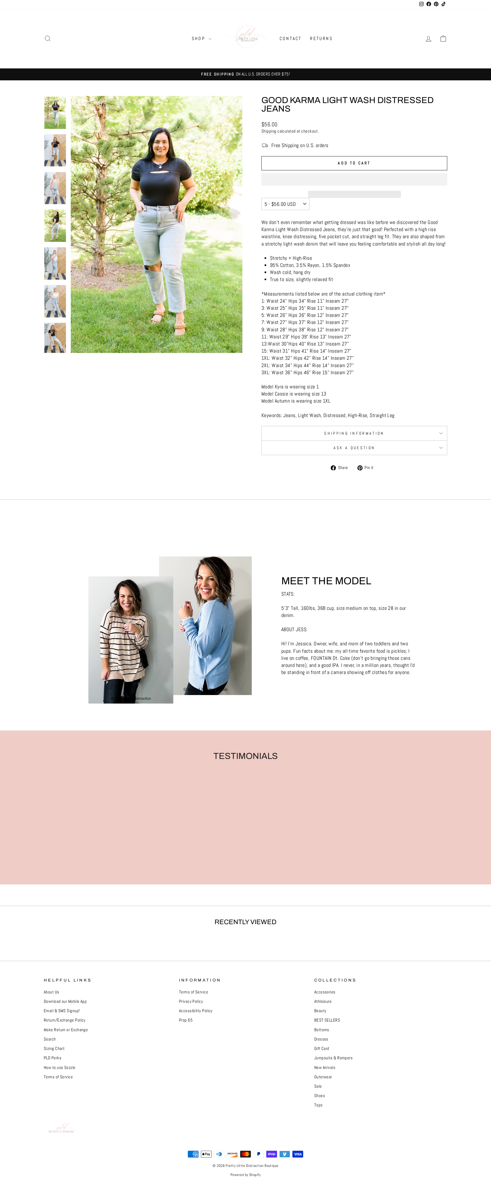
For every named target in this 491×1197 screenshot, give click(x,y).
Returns (321, 38)
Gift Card (321, 1048)
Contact (290, 38)
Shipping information (354, 433)
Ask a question (354, 447)
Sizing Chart (54, 1048)
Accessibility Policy (196, 1011)
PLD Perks (52, 1058)
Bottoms (321, 1030)
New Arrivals (324, 1067)
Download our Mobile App (65, 1001)
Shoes (319, 1095)
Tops (318, 1105)
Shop (199, 38)
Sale (318, 1086)
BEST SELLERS (327, 1020)
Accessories (325, 992)
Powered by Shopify (245, 1175)
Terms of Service (58, 1077)
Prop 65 (186, 1020)
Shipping (268, 131)
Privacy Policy (191, 1001)
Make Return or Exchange (66, 1030)
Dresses (321, 1039)
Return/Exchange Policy (65, 1020)
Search (50, 1039)
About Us (51, 992)
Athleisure (323, 1001)
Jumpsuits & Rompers (333, 1058)
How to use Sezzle (60, 1067)
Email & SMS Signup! (62, 1011)
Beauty (320, 1011)
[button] (354, 179)
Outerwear (323, 1077)
